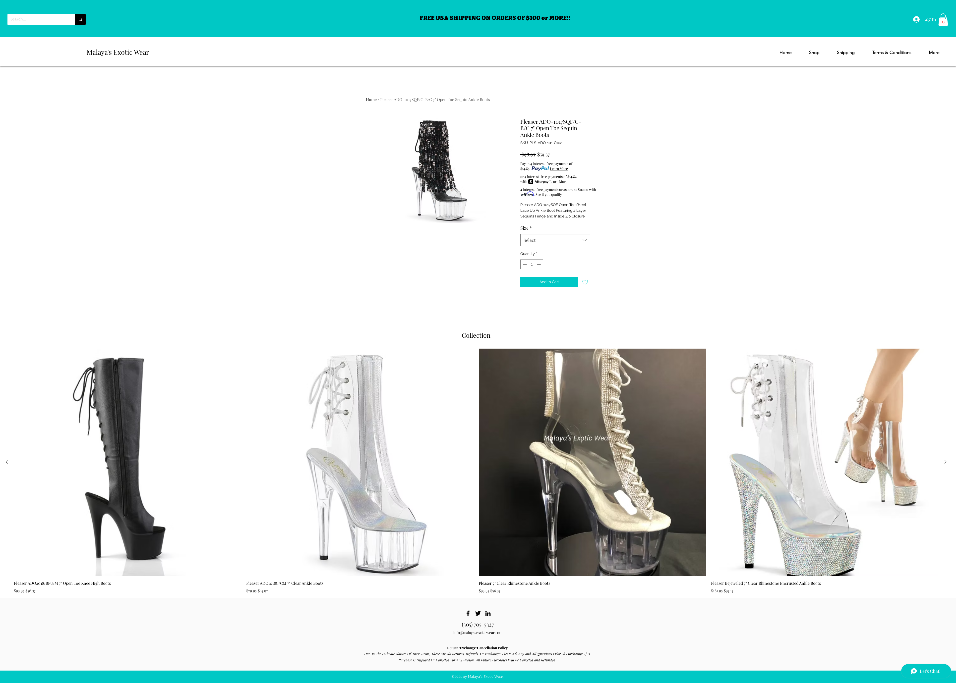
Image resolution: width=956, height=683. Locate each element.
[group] (476, 471)
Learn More (559, 168)
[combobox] (555, 240)
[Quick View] (127, 462)
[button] (943, 19)
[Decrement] (524, 264)
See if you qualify (549, 194)
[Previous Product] (7, 462)
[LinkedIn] (488, 613)
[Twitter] (478, 613)
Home (371, 99)
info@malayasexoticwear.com (477, 632)
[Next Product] (946, 462)
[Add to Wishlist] (585, 282)
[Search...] (80, 19)
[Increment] (539, 264)
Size (526, 228)
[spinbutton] (532, 264)
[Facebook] (468, 613)
